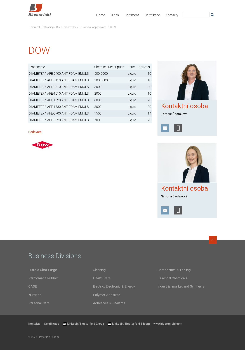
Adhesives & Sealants (109, 303)
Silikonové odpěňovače (93, 27)
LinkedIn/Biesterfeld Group (85, 323)
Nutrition (34, 295)
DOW (113, 27)
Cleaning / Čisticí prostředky (60, 27)
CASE (32, 286)
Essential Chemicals (172, 278)
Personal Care (39, 303)
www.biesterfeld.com (167, 323)
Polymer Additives (106, 295)
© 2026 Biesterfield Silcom (43, 337)
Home (100, 15)
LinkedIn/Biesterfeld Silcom (131, 323)
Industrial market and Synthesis (180, 286)
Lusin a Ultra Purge (42, 270)
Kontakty (172, 15)
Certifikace (152, 15)
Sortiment (132, 15)
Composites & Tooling (174, 270)
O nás (115, 15)
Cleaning (99, 270)
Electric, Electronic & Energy (114, 286)
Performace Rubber (43, 278)
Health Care (101, 278)
